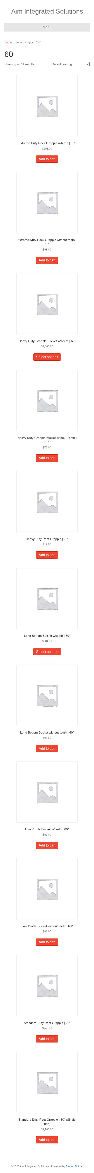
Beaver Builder (75, 1166)
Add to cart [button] (47, 159)
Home (8, 42)
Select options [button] (47, 357)
